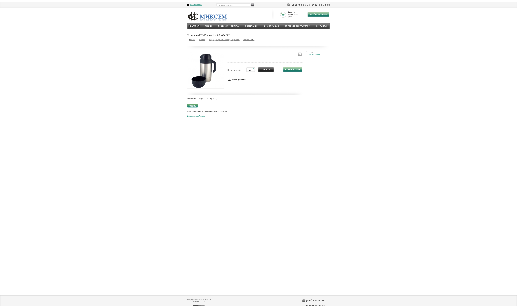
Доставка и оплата (228, 26)
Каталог (194, 26)
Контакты (321, 26)
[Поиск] (252, 4)
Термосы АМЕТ (248, 40)
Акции (208, 26)
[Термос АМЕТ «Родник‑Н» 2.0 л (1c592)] (206, 71)
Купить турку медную (313, 54)
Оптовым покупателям (297, 26)
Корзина (291, 12)
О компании (251, 26)
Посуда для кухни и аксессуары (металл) (224, 40)
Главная (192, 40)
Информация (271, 26)
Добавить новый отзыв (196, 116)
